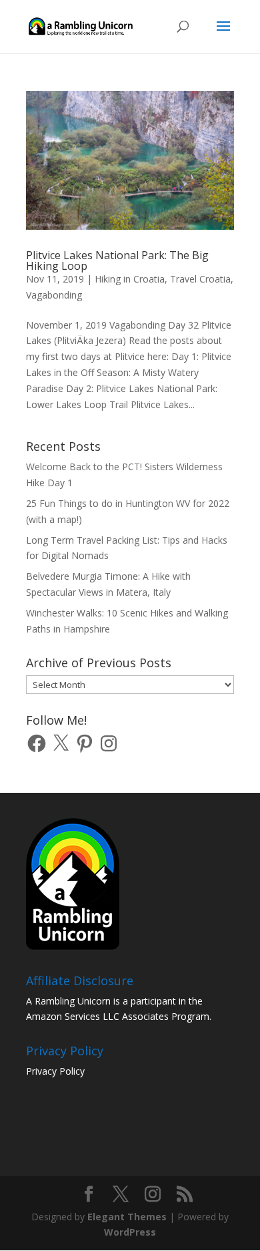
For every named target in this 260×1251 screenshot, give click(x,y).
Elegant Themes (127, 1216)
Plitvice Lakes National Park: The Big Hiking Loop (117, 260)
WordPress (130, 1232)
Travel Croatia (200, 279)
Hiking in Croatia (130, 279)
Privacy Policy (55, 1071)
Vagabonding (54, 295)
